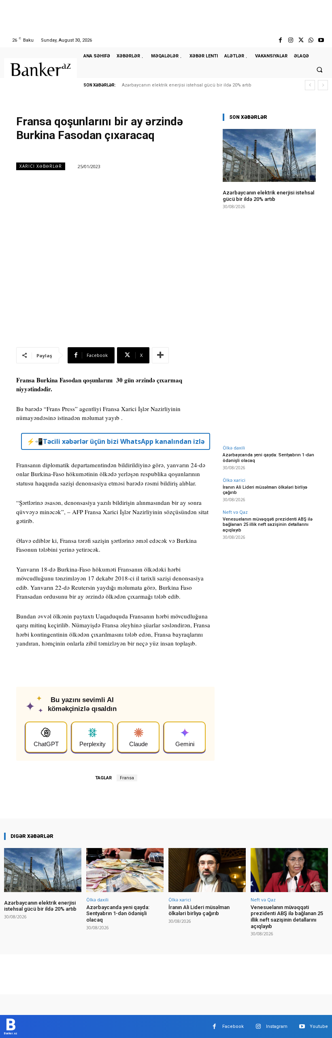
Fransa (127, 778)
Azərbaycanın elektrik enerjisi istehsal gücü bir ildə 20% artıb (186, 85)
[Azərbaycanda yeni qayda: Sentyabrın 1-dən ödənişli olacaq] (125, 870)
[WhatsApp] (311, 40)
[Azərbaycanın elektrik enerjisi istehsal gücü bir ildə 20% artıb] (269, 155)
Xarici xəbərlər (40, 166)
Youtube (319, 1026)
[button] (319, 69)
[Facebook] (280, 40)
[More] (160, 355)
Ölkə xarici (234, 480)
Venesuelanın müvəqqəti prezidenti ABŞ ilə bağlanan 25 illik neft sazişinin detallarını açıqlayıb (268, 524)
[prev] (310, 85)
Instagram (276, 1026)
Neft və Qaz (235, 512)
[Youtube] (321, 40)
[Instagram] (290, 40)
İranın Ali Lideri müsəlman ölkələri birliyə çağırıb (265, 490)
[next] (323, 85)
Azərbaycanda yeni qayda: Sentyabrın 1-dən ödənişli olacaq (117, 913)
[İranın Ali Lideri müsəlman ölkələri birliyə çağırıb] (207, 870)
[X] (301, 40)
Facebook (233, 1026)
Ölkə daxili (234, 447)
